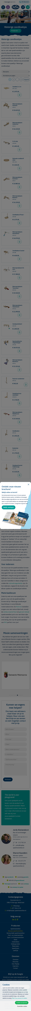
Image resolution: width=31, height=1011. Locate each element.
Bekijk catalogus (8, 507)
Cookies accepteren (21, 1002)
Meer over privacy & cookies (19, 998)
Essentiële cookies (22, 1006)
